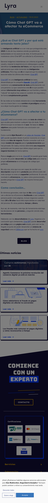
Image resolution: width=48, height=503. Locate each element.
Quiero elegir (8, 495)
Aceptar (25, 495)
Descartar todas (8, 490)
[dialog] (24, 487)
